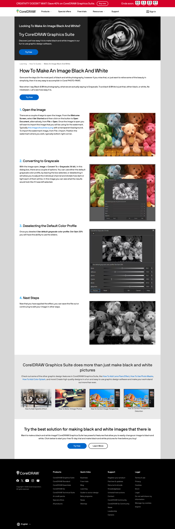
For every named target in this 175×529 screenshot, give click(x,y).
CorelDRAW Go (59, 489)
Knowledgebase (114, 489)
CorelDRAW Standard (61, 481)
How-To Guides (35, 64)
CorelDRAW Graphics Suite (63, 478)
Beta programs (86, 496)
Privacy (138, 481)
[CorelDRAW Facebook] (17, 480)
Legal (137, 493)
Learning (23, 64)
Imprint (138, 507)
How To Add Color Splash (34, 379)
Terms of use (140, 478)
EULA (137, 489)
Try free (28, 52)
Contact (111, 496)
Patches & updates (115, 481)
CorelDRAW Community (117, 500)
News (82, 500)
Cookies (138, 485)
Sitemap (83, 504)
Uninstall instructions (116, 493)
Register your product (116, 478)
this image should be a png (40, 128)
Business (84, 478)
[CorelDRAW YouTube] (27, 480)
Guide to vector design (89, 493)
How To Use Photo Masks (141, 376)
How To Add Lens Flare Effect (116, 376)
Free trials (84, 481)
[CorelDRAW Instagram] (33, 480)
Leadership (112, 511)
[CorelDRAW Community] (38, 480)
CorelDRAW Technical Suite (64, 493)
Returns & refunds (115, 485)
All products (58, 504)
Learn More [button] (98, 446)
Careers (111, 515)
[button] (46, 11)
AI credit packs (59, 496)
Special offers (58, 500)
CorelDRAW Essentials (62, 485)
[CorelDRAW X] (22, 480)
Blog (82, 485)
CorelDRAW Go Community (118, 504)
